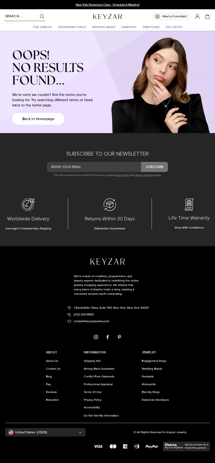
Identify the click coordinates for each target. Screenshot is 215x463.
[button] (42, 27)
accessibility (92, 407)
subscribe (154, 167)
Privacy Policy (122, 175)
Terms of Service (144, 175)
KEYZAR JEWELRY (97, 15)
